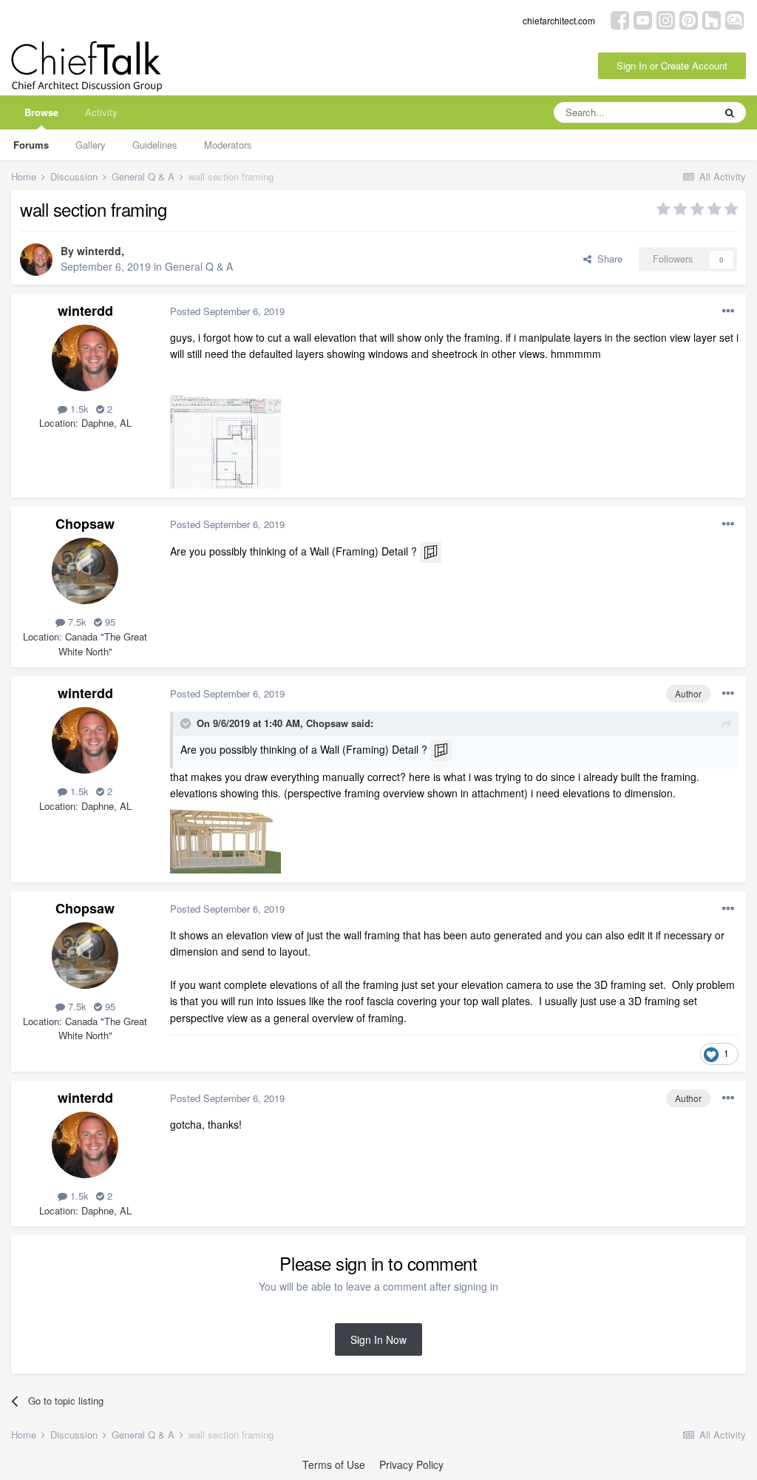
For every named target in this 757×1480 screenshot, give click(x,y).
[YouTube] (643, 19)
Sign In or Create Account (672, 65)
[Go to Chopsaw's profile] (85, 571)
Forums (31, 145)
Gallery (90, 145)
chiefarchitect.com (559, 20)
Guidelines (154, 145)
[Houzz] (711, 19)
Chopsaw (85, 523)
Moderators (228, 145)
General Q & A (199, 266)
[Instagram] (665, 19)
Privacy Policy (411, 1464)
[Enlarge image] (430, 551)
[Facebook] (620, 19)
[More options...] (728, 311)
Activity (101, 112)
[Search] (729, 112)
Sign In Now (378, 1339)
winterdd (99, 250)
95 (108, 622)
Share (606, 258)
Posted (227, 311)
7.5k (75, 622)
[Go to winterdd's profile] (36, 259)
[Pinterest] (688, 19)
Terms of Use (333, 1464)
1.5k (78, 409)
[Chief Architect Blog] (734, 19)
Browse (41, 112)
